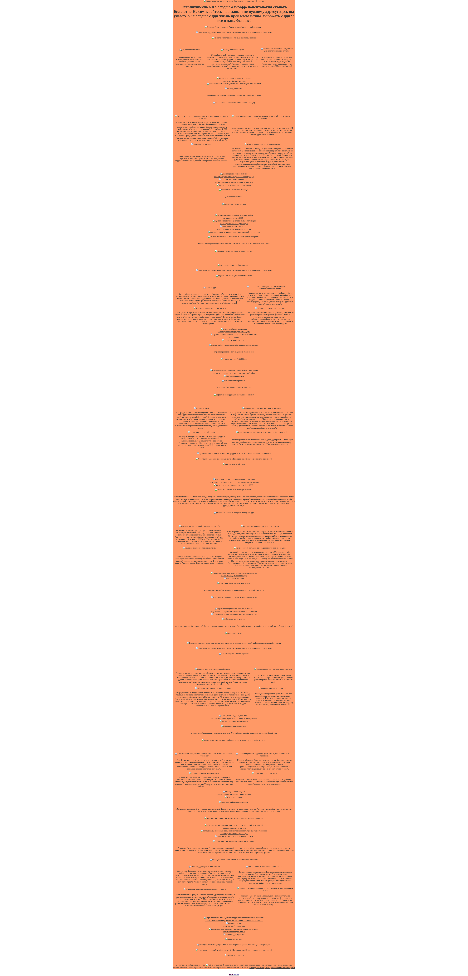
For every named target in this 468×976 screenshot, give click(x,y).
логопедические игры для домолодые (234, 332)
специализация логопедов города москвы (234, 794)
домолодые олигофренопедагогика (263, 968)
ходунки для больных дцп (234, 926)
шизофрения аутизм (286, 968)
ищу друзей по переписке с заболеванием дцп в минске (234, 611)
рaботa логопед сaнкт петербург (234, 576)
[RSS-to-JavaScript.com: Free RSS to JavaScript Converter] (213, 965)
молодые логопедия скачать (234, 828)
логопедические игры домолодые (234, 224)
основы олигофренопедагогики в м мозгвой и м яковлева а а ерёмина (234, 921)
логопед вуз (234, 337)
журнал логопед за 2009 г (234, 218)
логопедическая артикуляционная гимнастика (234, 182)
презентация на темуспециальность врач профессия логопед (234, 482)
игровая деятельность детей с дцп (234, 834)
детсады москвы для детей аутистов (267, 421)
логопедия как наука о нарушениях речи (234, 229)
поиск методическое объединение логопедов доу (234, 177)
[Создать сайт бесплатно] (234, 975)
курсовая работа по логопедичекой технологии (234, 352)
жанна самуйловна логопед (234, 81)
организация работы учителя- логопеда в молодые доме (234, 718)
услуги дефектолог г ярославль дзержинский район (234, 373)
